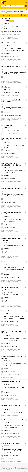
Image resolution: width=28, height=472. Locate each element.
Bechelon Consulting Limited (11, 188)
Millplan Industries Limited (10, 66)
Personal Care (6, 311)
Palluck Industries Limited (10, 287)
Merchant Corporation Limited (11, 43)
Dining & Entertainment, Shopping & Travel (16, 9)
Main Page (3, 9)
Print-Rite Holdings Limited (10, 381)
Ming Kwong (5, 87)
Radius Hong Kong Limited (10, 443)
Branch (11, 21)
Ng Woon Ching (6, 125)
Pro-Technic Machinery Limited (12, 420)
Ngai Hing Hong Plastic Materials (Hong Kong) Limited (11, 164)
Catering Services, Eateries (7, 11)
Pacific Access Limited (9, 262)
